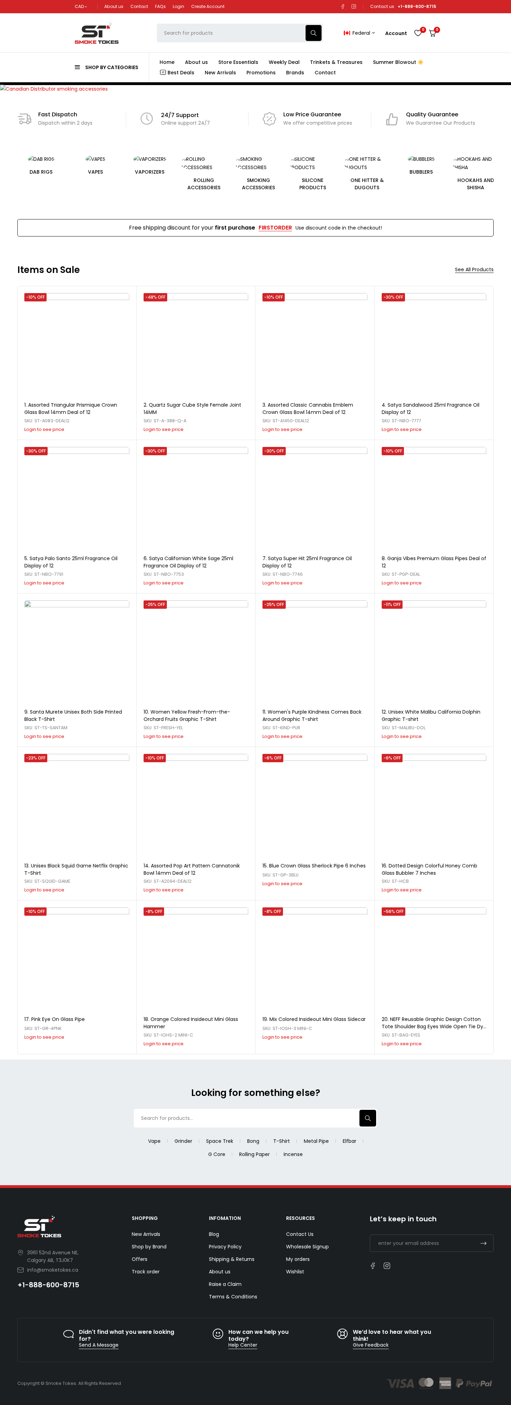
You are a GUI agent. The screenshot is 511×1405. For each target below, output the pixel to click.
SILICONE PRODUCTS (258, 184)
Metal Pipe (316, 1141)
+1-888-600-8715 (48, 1285)
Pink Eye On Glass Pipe (58, 1019)
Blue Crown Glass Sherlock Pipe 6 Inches (317, 865)
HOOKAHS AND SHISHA (421, 184)
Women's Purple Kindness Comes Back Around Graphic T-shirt (312, 715)
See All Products (474, 269)
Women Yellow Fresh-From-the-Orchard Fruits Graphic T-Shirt (187, 715)
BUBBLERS (367, 171)
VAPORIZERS (95, 171)
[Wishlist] (418, 33)
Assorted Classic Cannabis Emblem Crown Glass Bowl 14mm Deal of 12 (307, 408)
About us (113, 6)
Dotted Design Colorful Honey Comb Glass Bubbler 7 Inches (429, 869)
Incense (293, 1154)
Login (178, 6)
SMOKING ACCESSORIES (203, 184)
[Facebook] (342, 6)
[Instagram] (353, 6)
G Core (216, 1154)
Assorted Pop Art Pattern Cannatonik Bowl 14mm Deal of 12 (192, 869)
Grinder (183, 1141)
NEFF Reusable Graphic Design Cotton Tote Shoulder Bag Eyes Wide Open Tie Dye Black (434, 1026)
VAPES (41, 171)
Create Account (208, 6)
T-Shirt (281, 1141)
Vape (154, 1141)
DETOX (476, 171)
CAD (79, 6)
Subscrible (483, 1243)
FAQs (160, 6)
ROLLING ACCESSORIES (149, 184)
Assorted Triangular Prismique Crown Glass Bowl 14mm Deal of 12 (70, 408)
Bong (253, 1141)
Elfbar (349, 1141)
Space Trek (219, 1141)
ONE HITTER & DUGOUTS (312, 184)
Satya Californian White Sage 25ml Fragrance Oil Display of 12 (188, 562)
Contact (139, 6)
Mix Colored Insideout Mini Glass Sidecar (317, 1019)
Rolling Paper (254, 1154)
